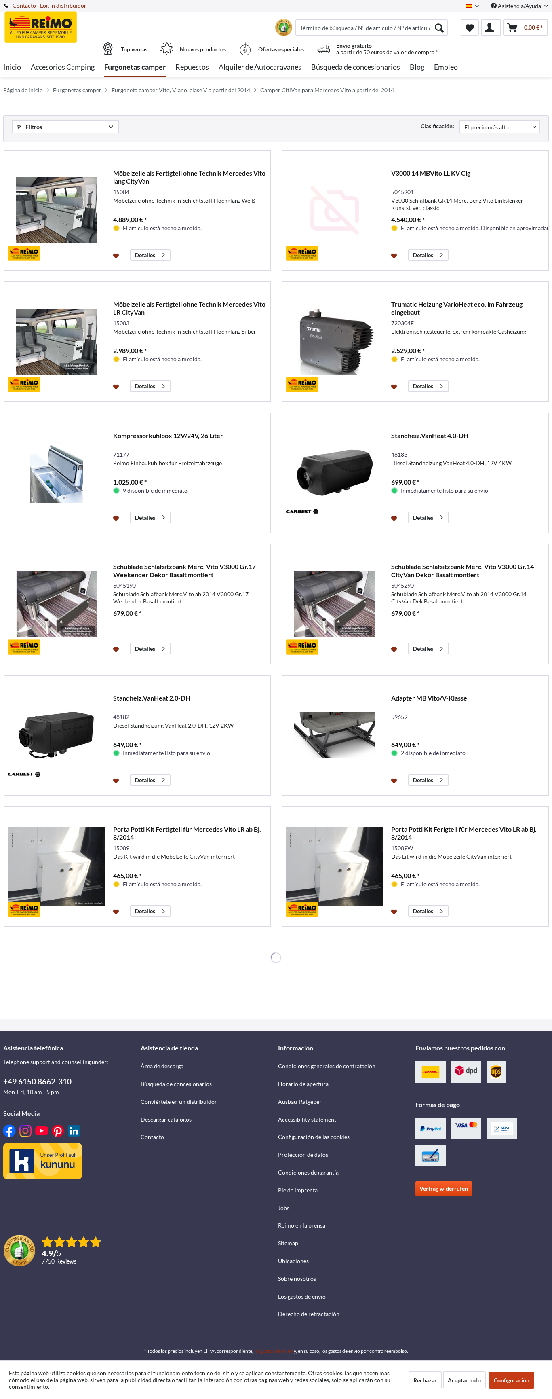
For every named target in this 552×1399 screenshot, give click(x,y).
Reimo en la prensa (301, 1225)
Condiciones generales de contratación (326, 1065)
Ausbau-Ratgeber (300, 1101)
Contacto (24, 5)
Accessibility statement (307, 1119)
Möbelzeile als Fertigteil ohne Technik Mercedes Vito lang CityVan (189, 177)
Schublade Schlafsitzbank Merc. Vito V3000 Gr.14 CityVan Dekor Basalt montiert (462, 570)
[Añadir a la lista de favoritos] (117, 255)
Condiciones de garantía (308, 1172)
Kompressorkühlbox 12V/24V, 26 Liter (168, 435)
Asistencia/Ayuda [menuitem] (519, 5)
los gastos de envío (273, 1351)
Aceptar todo (464, 1380)
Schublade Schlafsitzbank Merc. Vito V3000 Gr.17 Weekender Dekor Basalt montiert (184, 570)
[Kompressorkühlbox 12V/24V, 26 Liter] (56, 473)
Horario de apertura (303, 1083)
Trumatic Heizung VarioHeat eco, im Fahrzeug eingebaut (457, 308)
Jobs (283, 1207)
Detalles (145, 255)
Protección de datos (303, 1154)
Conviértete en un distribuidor (179, 1101)
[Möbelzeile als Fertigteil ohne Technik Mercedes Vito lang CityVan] (56, 210)
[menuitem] (371, 27)
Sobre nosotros (297, 1278)
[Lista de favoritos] (470, 27)
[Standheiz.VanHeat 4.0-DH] (334, 473)
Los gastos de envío (302, 1296)
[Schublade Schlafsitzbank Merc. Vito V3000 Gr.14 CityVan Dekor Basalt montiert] (334, 604)
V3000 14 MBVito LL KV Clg (430, 173)
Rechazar (425, 1380)
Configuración (511, 1380)
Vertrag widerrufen (443, 1188)
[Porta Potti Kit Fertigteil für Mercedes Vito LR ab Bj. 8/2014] (56, 866)
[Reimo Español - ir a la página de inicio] (71, 23)
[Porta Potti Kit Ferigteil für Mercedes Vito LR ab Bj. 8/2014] (334, 866)
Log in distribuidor (63, 5)
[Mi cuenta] (491, 27)
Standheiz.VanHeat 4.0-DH (429, 435)
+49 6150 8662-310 (37, 1081)
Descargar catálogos (166, 1119)
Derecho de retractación (308, 1313)
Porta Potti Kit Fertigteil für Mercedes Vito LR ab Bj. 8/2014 (187, 833)
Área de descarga (162, 1065)
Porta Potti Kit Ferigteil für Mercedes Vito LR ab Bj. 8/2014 (464, 833)
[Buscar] (439, 27)
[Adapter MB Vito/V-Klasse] (334, 735)
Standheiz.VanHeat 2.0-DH (151, 698)
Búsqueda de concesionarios (176, 1083)
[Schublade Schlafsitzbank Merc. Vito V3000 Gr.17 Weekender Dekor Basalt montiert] (56, 604)
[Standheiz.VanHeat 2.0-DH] (56, 735)
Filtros (33, 126)
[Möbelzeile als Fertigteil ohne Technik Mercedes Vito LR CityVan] (56, 341)
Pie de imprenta (298, 1190)
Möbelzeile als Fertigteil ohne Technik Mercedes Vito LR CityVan (189, 308)
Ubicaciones (293, 1260)
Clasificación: (437, 126)
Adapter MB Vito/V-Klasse (429, 698)
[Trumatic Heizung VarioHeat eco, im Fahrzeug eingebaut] (334, 341)
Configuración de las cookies (314, 1136)
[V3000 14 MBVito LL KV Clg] (334, 210)
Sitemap (288, 1243)
